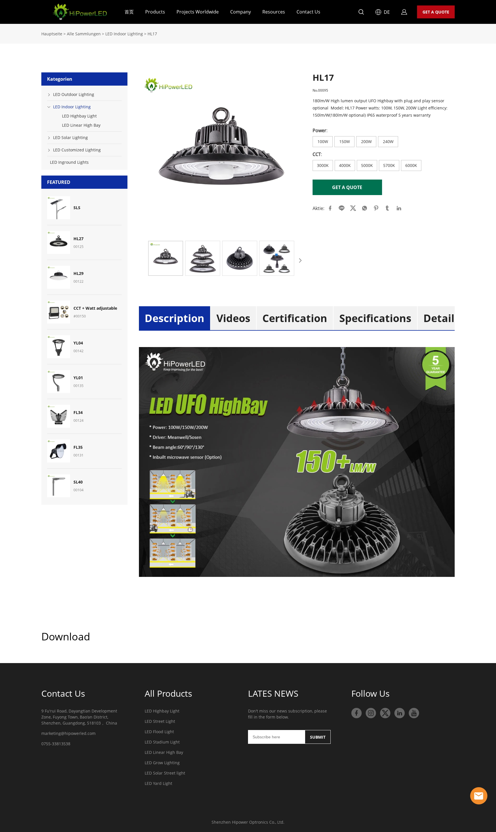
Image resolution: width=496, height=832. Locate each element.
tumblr (387, 208)
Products (155, 12)
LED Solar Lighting (70, 137)
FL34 (78, 412)
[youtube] (414, 713)
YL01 (78, 377)
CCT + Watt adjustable (95, 308)
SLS (76, 207)
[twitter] (385, 713)
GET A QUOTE (436, 12)
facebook (330, 208)
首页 (129, 12)
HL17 (152, 33)
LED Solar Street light (165, 773)
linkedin (399, 208)
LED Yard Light (158, 783)
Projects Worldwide (198, 12)
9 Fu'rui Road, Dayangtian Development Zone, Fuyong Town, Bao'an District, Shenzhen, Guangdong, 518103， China (79, 717)
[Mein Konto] (404, 12)
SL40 (78, 482)
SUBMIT (318, 737)
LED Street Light (160, 721)
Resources (273, 12)
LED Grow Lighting (162, 762)
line (341, 208)
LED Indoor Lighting (124, 33)
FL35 (78, 447)
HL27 (78, 238)
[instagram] (371, 713)
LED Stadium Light (162, 742)
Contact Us (308, 12)
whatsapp (364, 208)
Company (240, 12)
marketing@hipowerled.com (68, 733)
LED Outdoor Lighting (73, 94)
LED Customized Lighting (77, 150)
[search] (361, 12)
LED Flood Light (159, 731)
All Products (168, 693)
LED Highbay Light (79, 116)
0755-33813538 (55, 743)
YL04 (78, 343)
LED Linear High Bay (81, 125)
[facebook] (356, 713)
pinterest (376, 208)
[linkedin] (399, 713)
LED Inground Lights (69, 162)
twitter (353, 208)
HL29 (78, 273)
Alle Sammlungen (84, 33)
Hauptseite (51, 33)
